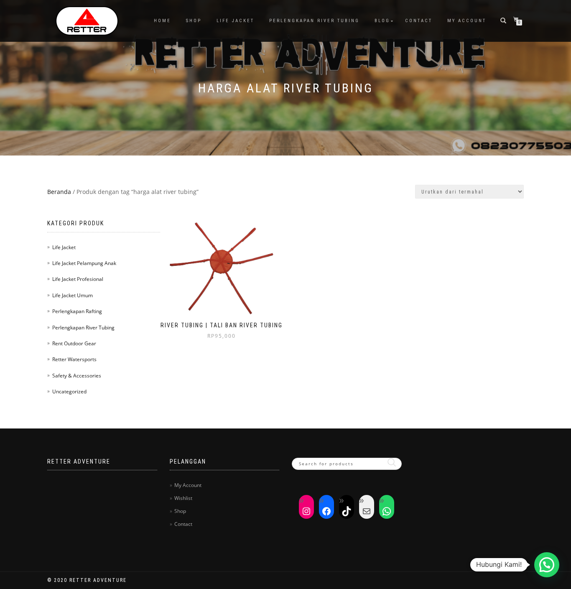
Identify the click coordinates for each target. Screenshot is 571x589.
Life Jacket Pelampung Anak (84, 263)
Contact (418, 20)
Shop (193, 20)
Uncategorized (69, 391)
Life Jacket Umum (72, 295)
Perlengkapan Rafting (77, 311)
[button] (546, 564)
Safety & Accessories (76, 375)
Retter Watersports (74, 359)
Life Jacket (235, 20)
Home (162, 20)
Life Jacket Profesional (77, 279)
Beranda (59, 192)
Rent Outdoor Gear (74, 343)
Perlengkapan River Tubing (314, 20)
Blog (382, 20)
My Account (466, 20)
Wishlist (183, 498)
